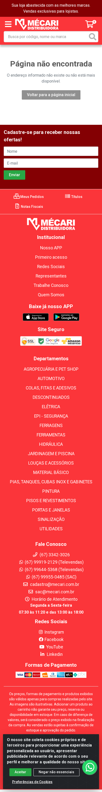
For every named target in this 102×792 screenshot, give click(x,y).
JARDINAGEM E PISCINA (51, 453)
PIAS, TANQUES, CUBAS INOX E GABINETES (51, 481)
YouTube (54, 646)
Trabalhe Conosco (51, 285)
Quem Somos (51, 294)
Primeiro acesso (51, 257)
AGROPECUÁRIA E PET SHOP (51, 369)
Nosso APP (51, 247)
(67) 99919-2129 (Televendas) (54, 562)
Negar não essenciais (56, 772)
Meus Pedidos (32, 197)
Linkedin (54, 654)
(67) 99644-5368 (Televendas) (54, 569)
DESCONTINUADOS (51, 397)
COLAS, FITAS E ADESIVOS (51, 387)
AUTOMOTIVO (51, 378)
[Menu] (8, 24)
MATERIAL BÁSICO (51, 472)
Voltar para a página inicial (51, 94)
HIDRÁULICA (51, 444)
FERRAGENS (51, 425)
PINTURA (51, 491)
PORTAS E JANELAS (51, 510)
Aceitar (20, 772)
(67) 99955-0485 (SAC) (54, 577)
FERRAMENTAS (51, 434)
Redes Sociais (51, 266)
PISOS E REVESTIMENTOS (51, 500)
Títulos (76, 197)
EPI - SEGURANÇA (51, 416)
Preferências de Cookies (32, 782)
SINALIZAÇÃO (51, 519)
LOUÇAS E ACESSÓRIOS (51, 463)
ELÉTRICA (51, 406)
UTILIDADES (51, 528)
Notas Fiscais (31, 207)
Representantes (51, 276)
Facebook (54, 639)
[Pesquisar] (92, 37)
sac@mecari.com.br (54, 591)
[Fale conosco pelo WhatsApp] (89, 767)
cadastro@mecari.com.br (54, 584)
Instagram (54, 632)
